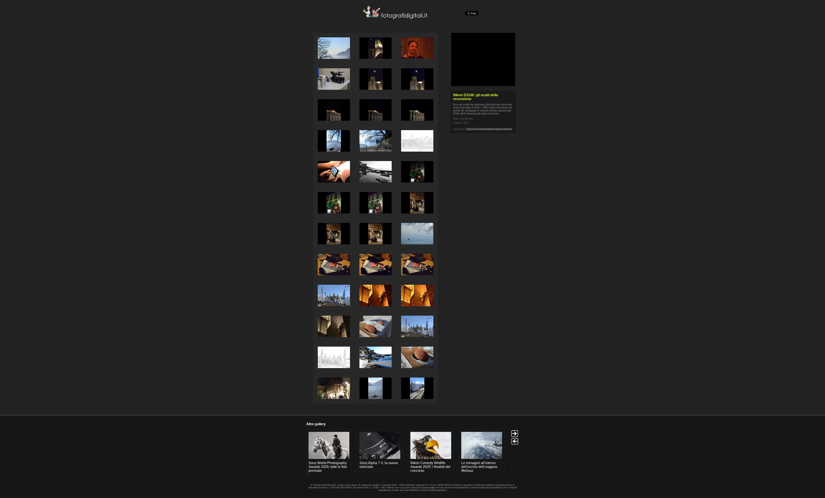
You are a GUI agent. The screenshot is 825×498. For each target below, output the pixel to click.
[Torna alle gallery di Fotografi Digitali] (366, 17)
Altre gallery (316, 424)
